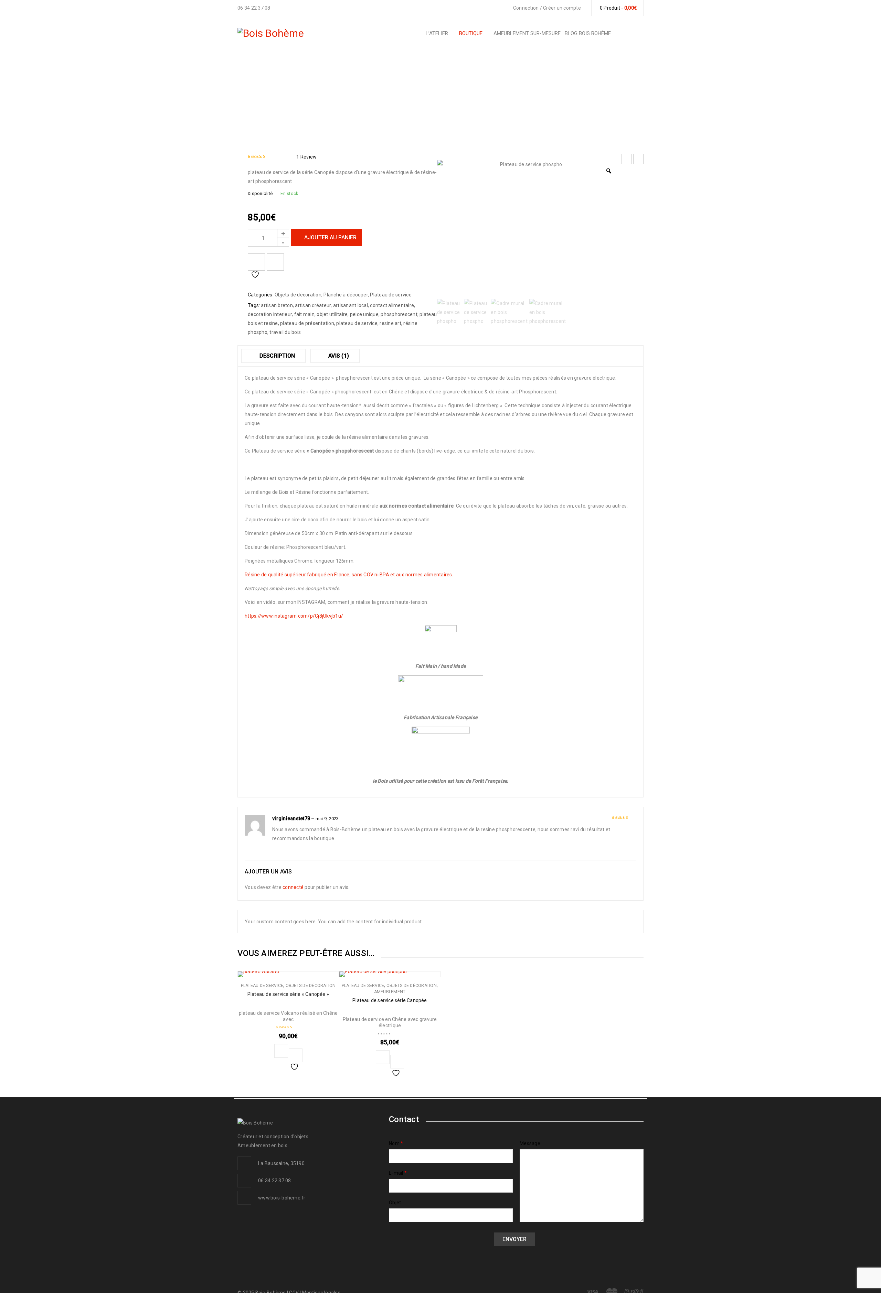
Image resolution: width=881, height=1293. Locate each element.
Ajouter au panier (330, 237)
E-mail (398, 1173)
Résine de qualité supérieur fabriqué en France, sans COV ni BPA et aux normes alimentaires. (349, 574)
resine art (390, 323)
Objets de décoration (369, 96)
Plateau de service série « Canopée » (288, 994)
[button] (281, 1051)
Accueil (294, 96)
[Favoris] (256, 262)
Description (276, 355)
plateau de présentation (307, 323)
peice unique (364, 314)
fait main (304, 314)
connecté (293, 887)
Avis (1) (338, 355)
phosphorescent (399, 314)
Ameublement (390, 991)
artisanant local (350, 305)
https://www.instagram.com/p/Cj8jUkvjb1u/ (294, 616)
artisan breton (277, 305)
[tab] (273, 356)
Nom (396, 1143)
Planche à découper (428, 96)
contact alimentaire (392, 305)
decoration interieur (270, 314)
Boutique (323, 96)
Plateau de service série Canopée (389, 1000)
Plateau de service (391, 294)
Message (530, 1143)
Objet (395, 1202)
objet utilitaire (332, 314)
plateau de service (357, 323)
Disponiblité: (261, 193)
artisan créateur (313, 305)
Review (306, 157)
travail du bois (285, 332)
